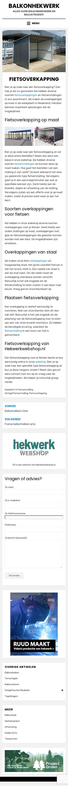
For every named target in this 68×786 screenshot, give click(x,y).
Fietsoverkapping (38, 393)
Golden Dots (11, 733)
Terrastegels (11, 678)
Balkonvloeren (12, 684)
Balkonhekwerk (34, 6)
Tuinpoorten (11, 738)
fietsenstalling (13, 330)
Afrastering (11, 727)
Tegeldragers (11, 696)
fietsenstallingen (25, 163)
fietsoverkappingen (26, 95)
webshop (40, 361)
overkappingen (38, 260)
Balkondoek (10, 715)
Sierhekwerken (12, 721)
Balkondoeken (12, 672)
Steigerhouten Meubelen (17, 690)
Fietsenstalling (25, 389)
